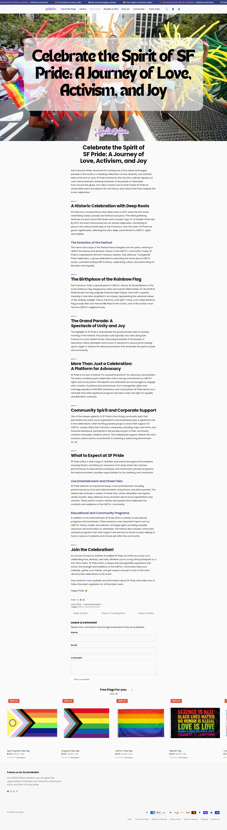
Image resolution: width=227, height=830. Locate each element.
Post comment (82, 679)
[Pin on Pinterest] (84, 600)
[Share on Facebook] (81, 600)
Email (74, 645)
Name (74, 632)
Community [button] (139, 9)
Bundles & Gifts (111, 9)
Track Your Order (142, 819)
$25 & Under (95, 9)
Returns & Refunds (159, 819)
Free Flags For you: (113, 689)
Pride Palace (18, 812)
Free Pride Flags (68, 9)
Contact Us (215, 819)
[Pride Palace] (51, 9)
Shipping (204, 819)
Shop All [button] (125, 9)
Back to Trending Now (113, 613)
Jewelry (82, 9)
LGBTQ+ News (83, 607)
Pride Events (95, 607)
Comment (76, 657)
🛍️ (179, 9)
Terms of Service (191, 819)
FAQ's (130, 819)
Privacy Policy (175, 819)
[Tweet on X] (78, 600)
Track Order (154, 9)
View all (114, 693)
